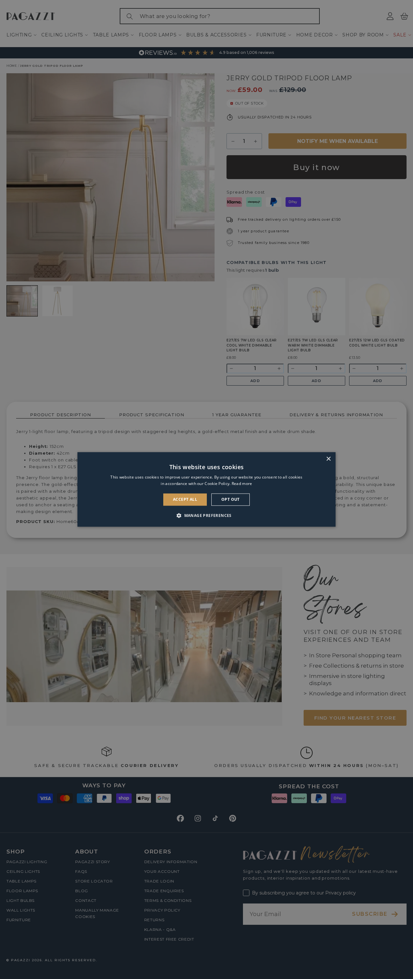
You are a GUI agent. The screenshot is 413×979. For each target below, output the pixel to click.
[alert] (206, 489)
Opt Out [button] (230, 499)
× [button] (328, 459)
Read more (242, 484)
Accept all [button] (185, 499)
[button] (206, 515)
